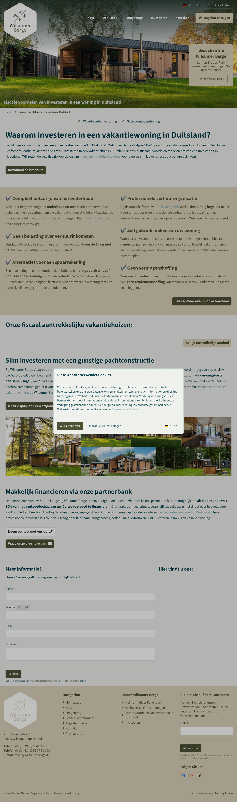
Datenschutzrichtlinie (124, 409)
